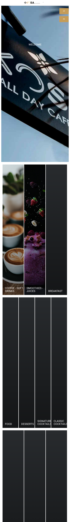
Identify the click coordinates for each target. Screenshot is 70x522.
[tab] (13, 230)
